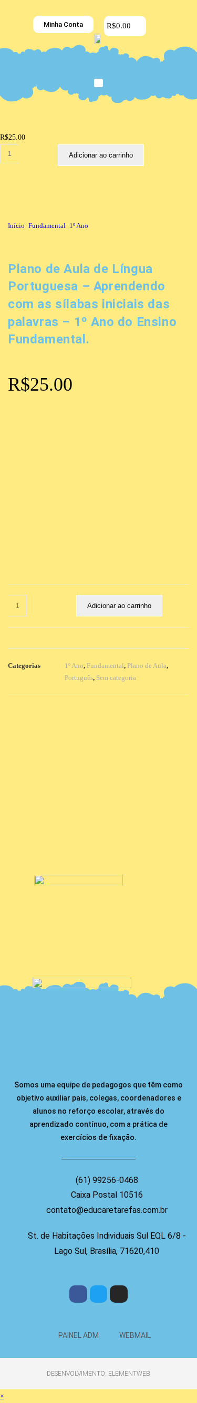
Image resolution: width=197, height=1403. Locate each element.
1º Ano (78, 225)
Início (16, 225)
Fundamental (47, 225)
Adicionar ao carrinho (101, 155)
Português (79, 678)
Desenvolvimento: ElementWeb (98, 1373)
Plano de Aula (147, 665)
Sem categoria (116, 678)
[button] (98, 83)
